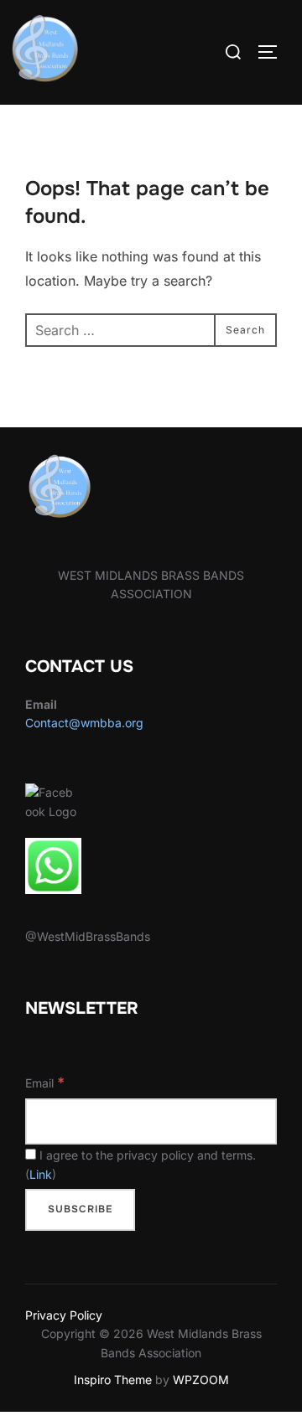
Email (45, 1082)
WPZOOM (201, 1379)
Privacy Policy (63, 1315)
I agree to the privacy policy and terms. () (140, 1164)
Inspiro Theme (113, 1379)
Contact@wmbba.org (84, 723)
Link (40, 1174)
